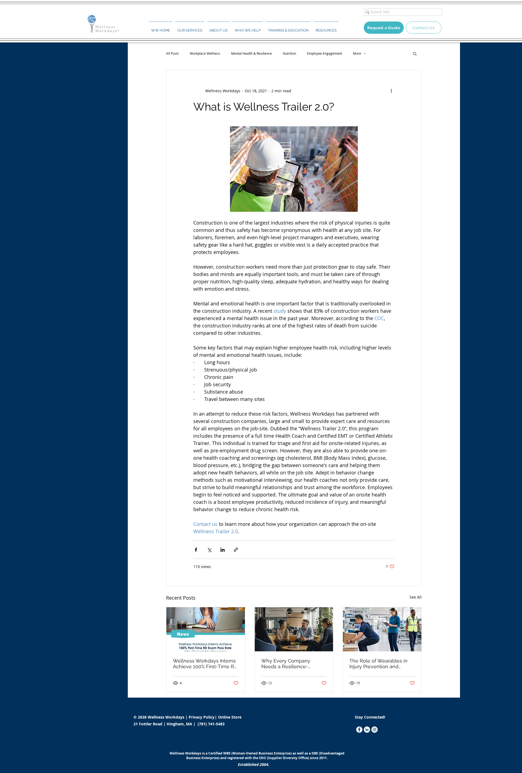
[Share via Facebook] (195, 549)
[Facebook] (359, 729)
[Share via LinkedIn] (222, 549)
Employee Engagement (324, 53)
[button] (190, 28)
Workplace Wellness (205, 53)
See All (415, 597)
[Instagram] (374, 729)
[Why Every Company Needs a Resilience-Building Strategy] (294, 629)
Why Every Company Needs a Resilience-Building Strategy (285, 663)
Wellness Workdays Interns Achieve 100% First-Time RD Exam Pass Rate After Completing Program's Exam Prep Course (205, 663)
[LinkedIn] (367, 729)
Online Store (229, 717)
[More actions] (391, 90)
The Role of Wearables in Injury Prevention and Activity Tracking (378, 663)
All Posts (172, 53)
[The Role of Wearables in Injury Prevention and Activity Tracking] (382, 629)
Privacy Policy (202, 717)
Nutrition (289, 53)
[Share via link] (235, 549)
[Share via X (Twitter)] (209, 549)
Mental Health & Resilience (251, 53)
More (357, 53)
